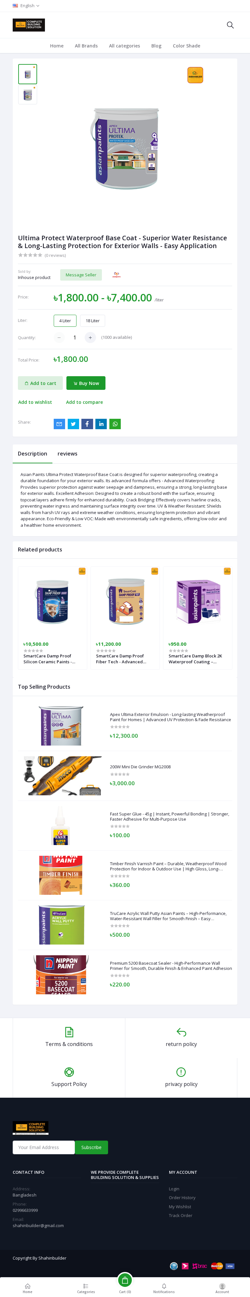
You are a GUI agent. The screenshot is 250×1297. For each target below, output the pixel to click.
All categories (124, 46)
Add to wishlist (35, 402)
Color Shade (186, 46)
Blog (156, 46)
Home (56, 46)
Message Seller (81, 275)
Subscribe (91, 1147)
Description (32, 453)
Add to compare (84, 402)
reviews (67, 453)
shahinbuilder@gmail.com (38, 1225)
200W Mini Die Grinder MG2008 (140, 767)
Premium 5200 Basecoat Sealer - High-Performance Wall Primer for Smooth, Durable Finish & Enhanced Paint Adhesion (171, 966)
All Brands (86, 46)
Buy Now (88, 383)
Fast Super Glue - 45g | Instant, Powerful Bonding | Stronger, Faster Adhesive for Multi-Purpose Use (169, 817)
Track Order (180, 1215)
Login (174, 1189)
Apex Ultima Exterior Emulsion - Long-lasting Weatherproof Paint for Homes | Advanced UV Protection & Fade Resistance (170, 717)
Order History (182, 1197)
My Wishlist (180, 1207)
